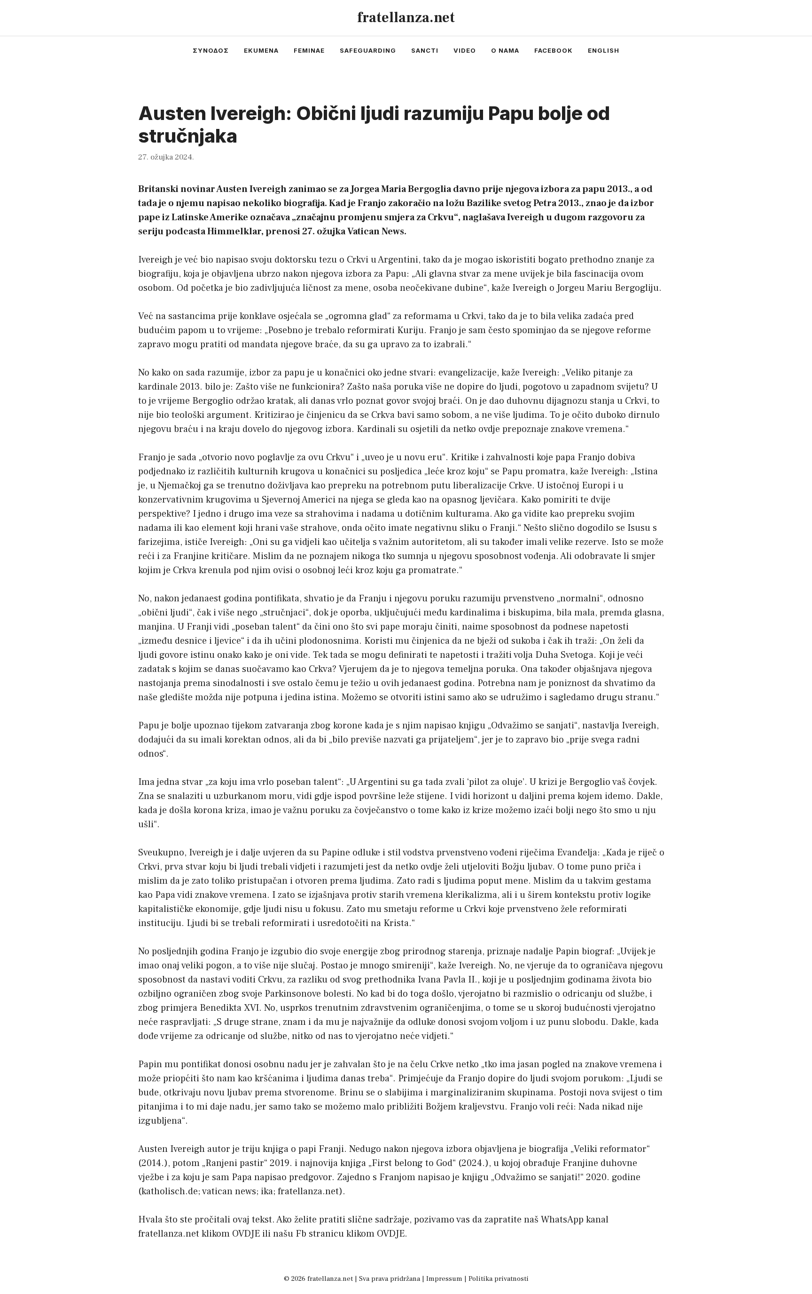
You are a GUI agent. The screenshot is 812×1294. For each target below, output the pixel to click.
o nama (505, 50)
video (464, 50)
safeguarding (368, 50)
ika (267, 1191)
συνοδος (211, 50)
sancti (424, 50)
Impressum (444, 1278)
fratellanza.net (406, 17)
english (603, 50)
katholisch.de (169, 1191)
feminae (309, 50)
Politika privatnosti (498, 1278)
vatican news (229, 1191)
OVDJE (246, 1234)
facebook (553, 50)
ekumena (261, 50)
